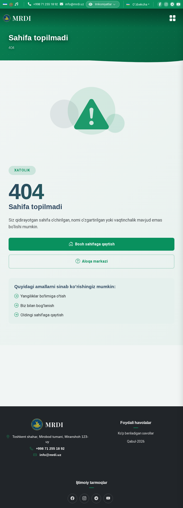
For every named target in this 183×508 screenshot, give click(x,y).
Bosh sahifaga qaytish (95, 244)
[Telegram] (172, 4)
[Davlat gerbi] (11, 4)
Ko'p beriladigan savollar (136, 433)
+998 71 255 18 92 (45, 4)
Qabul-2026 (136, 441)
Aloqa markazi (95, 261)
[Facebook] (160, 4)
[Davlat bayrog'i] (5, 4)
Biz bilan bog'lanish (37, 305)
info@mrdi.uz (74, 4)
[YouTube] (178, 4)
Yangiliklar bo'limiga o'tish (43, 296)
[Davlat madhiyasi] (16, 4)
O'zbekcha (139, 4)
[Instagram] (166, 4)
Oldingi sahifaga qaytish (41, 314)
